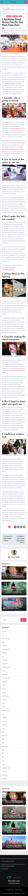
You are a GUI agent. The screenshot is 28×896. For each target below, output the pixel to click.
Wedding (4, 778)
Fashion (4, 689)
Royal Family (5, 746)
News (3, 739)
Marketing (15, 16)
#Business (5, 30)
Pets (3, 742)
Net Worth (4, 735)
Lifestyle (4, 717)
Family (3, 685)
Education (4, 674)
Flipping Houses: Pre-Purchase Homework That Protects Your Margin (14, 575)
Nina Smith (8, 608)
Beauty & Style (6, 638)
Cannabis (4, 653)
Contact (23, 893)
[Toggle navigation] (2, 2)
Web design (5, 775)
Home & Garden (6, 710)
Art (2, 635)
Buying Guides (5, 649)
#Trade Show (5, 32)
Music (3, 732)
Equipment (4, 681)
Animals (4, 631)
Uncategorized (6, 768)
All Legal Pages (10, 889)
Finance (4, 692)
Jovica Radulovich (10, 577)
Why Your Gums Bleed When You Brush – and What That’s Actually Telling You (14, 817)
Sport (3, 750)
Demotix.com (14, 881)
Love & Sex (4, 721)
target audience (16, 128)
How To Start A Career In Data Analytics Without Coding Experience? (14, 607)
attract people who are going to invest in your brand (12, 149)
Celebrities (4, 660)
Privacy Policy (18, 889)
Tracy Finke (9, 28)
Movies (3, 728)
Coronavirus (5, 663)
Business (9, 16)
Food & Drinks (5, 696)
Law (3, 714)
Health (3, 706)
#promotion (12, 30)
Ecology (4, 671)
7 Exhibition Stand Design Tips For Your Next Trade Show (12, 22)
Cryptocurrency (6, 667)
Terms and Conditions (8, 893)
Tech (3, 753)
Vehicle (3, 771)
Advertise (17, 893)
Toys (3, 760)
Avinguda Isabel (9, 592)
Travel (3, 764)
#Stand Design (18, 30)
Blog (3, 642)
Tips (20, 16)
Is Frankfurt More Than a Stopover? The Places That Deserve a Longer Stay (14, 847)
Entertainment (5, 678)
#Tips (24, 30)
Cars (3, 656)
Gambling (4, 699)
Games (3, 703)
